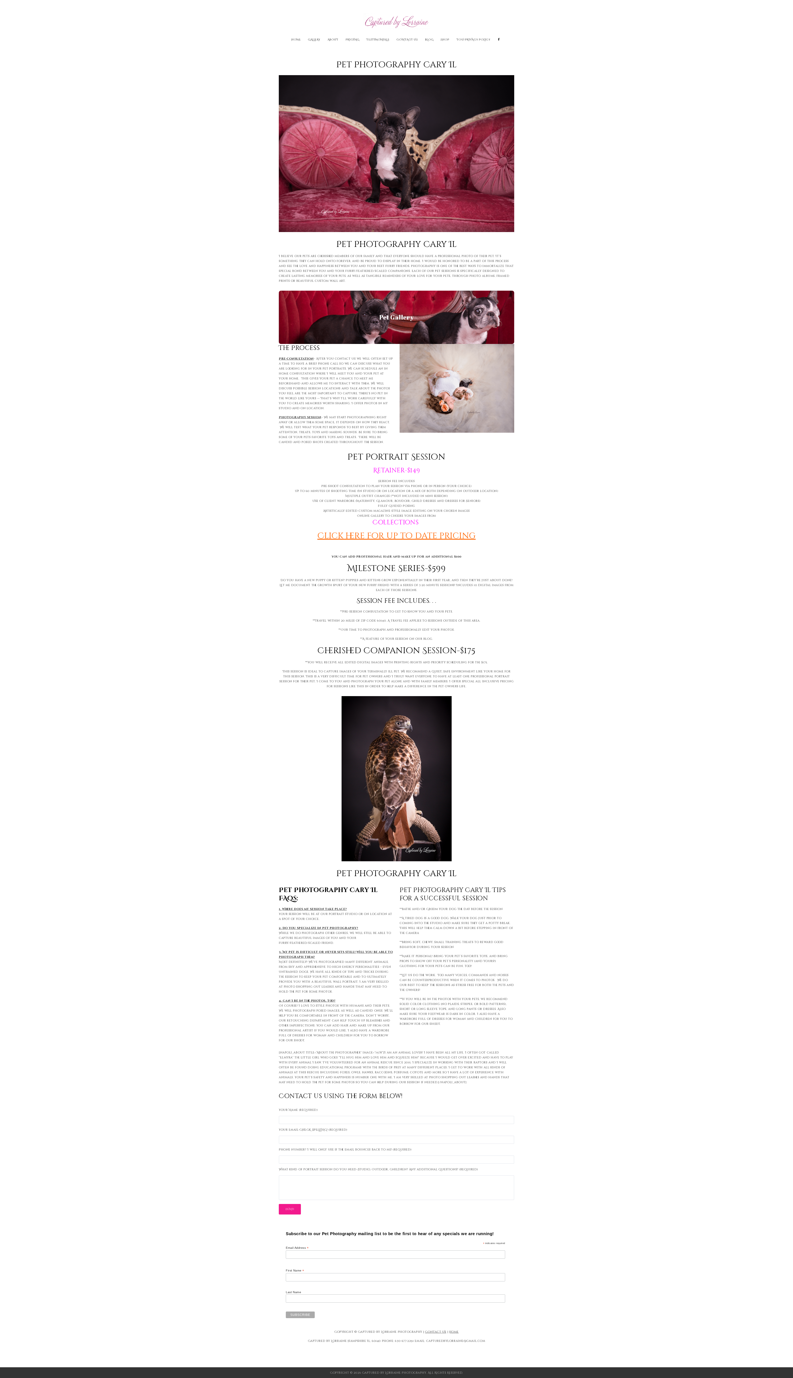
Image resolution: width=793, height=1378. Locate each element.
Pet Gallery (396, 317)
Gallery (314, 39)
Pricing (352, 39)
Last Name (293, 1292)
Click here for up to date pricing (396, 535)
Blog (429, 39)
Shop (444, 39)
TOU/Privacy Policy (473, 39)
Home (296, 39)
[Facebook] (499, 39)
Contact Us (407, 39)
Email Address (297, 1248)
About (333, 39)
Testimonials (377, 39)
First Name (295, 1271)
